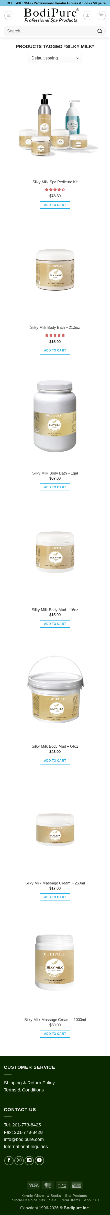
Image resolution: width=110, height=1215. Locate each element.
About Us (91, 1200)
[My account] (87, 15)
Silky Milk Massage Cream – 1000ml (55, 1019)
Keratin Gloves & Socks (41, 1196)
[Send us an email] (29, 1160)
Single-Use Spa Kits (28, 1200)
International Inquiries (26, 1146)
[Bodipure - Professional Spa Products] (51, 15)
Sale (53, 1200)
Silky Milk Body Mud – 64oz (55, 746)
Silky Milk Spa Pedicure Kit (55, 182)
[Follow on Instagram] (19, 1160)
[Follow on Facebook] (9, 1160)
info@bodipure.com (24, 1139)
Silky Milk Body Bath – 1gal (55, 473)
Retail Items (70, 1200)
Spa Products (76, 1196)
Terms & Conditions (24, 1089)
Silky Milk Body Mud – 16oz (55, 610)
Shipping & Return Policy (29, 1082)
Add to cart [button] (55, 205)
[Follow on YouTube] (39, 1160)
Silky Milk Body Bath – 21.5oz (55, 327)
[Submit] (100, 31)
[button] (8, 15)
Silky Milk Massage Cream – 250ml (55, 883)
